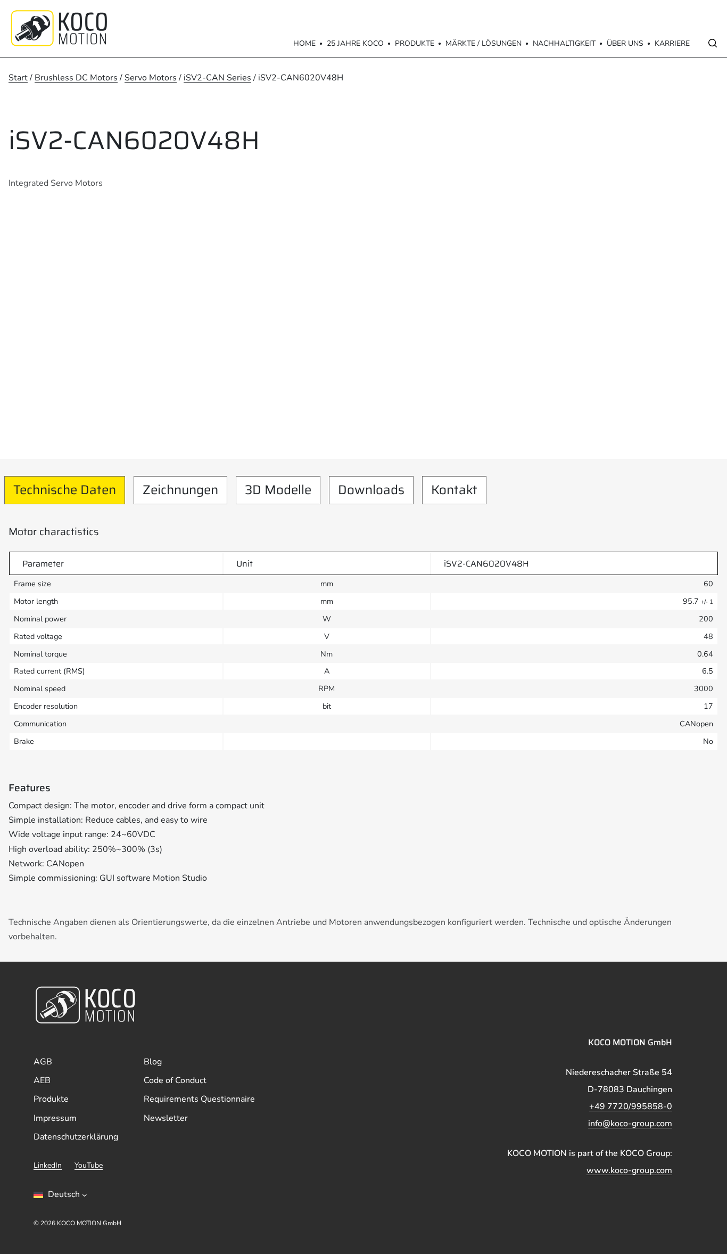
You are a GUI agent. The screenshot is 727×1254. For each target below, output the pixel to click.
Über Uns (625, 43)
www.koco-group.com (629, 1170)
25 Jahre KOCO (355, 43)
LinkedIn (48, 1165)
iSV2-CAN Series (217, 78)
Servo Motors (151, 78)
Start (18, 78)
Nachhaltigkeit (564, 43)
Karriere (672, 43)
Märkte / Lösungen (483, 43)
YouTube (89, 1165)
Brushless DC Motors (76, 78)
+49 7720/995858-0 (630, 1106)
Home (304, 43)
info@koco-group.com (630, 1123)
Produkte (414, 43)
